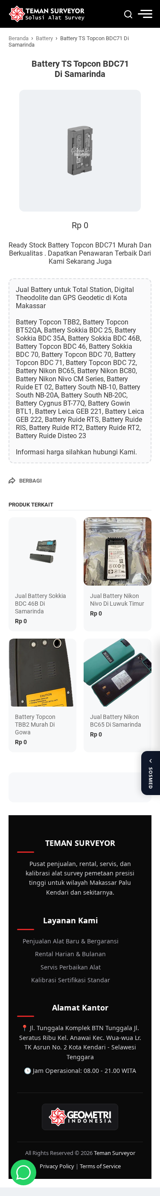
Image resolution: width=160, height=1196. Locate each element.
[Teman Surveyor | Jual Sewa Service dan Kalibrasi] (46, 14)
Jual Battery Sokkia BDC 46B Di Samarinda (40, 603)
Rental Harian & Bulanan (70, 954)
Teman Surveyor (114, 1153)
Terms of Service (100, 1166)
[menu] (144, 14)
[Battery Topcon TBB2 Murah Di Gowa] (42, 673)
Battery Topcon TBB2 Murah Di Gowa (35, 724)
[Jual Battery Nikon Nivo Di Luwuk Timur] (117, 551)
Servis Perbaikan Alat (71, 967)
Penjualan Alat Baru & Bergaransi (71, 941)
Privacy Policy (57, 1166)
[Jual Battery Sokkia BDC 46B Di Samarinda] (42, 551)
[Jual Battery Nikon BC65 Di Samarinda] (117, 673)
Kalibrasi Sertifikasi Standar (70, 980)
